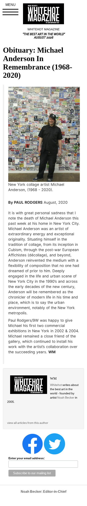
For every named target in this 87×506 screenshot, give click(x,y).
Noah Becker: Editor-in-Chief (43, 491)
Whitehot (56, 385)
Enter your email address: (26, 458)
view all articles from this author (27, 422)
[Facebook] (32, 443)
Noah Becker (66, 397)
